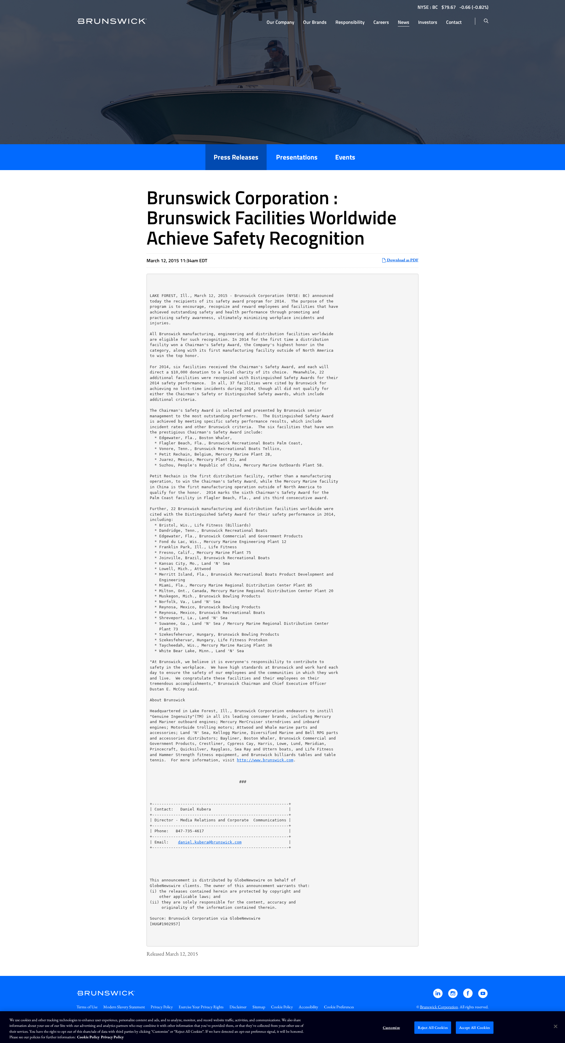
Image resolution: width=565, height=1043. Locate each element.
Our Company (280, 22)
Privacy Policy (162, 1007)
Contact (454, 22)
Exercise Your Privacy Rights (201, 1007)
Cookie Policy (282, 1007)
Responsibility (350, 22)
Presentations (297, 157)
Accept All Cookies (474, 1027)
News (403, 22)
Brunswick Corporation (439, 1006)
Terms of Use (87, 1007)
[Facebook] (468, 996)
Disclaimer (238, 1007)
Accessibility (308, 1007)
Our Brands (315, 22)
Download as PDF (402, 260)
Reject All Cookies (433, 1027)
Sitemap (258, 1007)
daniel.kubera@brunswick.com (210, 842)
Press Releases (236, 157)
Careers (381, 22)
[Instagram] (453, 996)
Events (345, 157)
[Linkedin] (438, 996)
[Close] (555, 1026)
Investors (427, 22)
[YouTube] (482, 996)
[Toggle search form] (486, 21)
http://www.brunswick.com (265, 760)
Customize (391, 1027)
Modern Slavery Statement (124, 1007)
